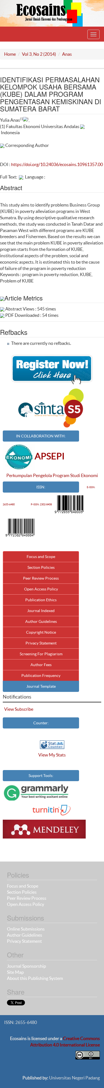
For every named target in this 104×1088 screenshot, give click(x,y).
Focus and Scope (41, 556)
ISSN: (40, 487)
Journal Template (41, 686)
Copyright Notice (41, 632)
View (9, 709)
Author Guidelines (41, 621)
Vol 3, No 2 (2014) (39, 54)
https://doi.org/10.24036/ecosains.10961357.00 (57, 164)
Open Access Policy (41, 589)
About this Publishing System (35, 978)
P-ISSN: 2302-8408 (41, 504)
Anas (67, 54)
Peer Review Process (41, 578)
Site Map (15, 972)
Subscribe (24, 709)
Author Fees (41, 665)
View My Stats (52, 754)
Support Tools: (41, 775)
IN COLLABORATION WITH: (41, 436)
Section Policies (41, 567)
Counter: (41, 723)
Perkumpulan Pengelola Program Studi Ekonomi (52, 475)
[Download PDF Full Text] (21, 176)
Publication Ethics (41, 600)
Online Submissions (26, 928)
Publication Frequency (40, 675)
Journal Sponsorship (26, 966)
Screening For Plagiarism (41, 654)
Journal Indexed (41, 610)
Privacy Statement (41, 643)
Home (10, 54)
